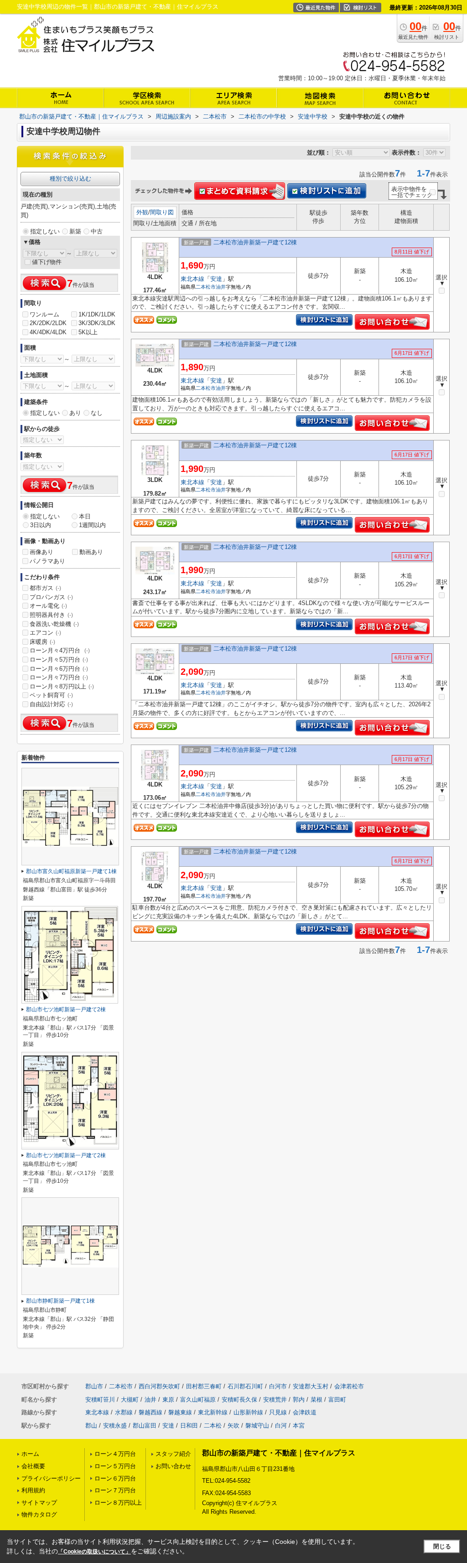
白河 (281, 1425)
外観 (142, 212)
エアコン (45, 632)
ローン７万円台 (115, 1490)
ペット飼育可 (51, 695)
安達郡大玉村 (310, 1386)
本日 (85, 516)
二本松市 (206, 287)
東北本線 (192, 278)
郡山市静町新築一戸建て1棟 (60, 1301)
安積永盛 (115, 1425)
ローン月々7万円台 (59, 677)
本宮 (299, 1425)
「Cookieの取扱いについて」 (94, 1551)
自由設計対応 (51, 704)
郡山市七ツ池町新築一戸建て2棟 (66, 1009)
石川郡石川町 (245, 1386)
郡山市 (94, 1386)
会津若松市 (349, 1386)
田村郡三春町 (204, 1386)
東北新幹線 (213, 1412)
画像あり (41, 552)
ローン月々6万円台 (59, 668)
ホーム (30, 1453)
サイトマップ (39, 1502)
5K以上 (88, 332)
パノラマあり (47, 561)
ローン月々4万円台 (60, 650)
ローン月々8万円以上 (62, 686)
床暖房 (42, 641)
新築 (75, 231)
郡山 (91, 1425)
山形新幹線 (248, 1412)
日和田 (189, 1425)
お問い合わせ (173, 1466)
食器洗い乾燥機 (54, 624)
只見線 (278, 1412)
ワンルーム (44, 314)
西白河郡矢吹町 (159, 1386)
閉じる (442, 1546)
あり (75, 412)
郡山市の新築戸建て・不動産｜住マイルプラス (278, 1453)
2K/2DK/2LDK (48, 323)
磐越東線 (180, 1412)
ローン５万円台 (115, 1466)
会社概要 (33, 1466)
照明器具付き (51, 614)
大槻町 (130, 1399)
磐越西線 (150, 1412)
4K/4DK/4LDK (48, 332)
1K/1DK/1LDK (96, 314)
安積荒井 (275, 1399)
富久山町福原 (198, 1399)
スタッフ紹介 (173, 1453)
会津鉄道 (305, 1412)
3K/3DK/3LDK (96, 323)
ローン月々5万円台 (59, 659)
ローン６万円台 (115, 1478)
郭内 (299, 1399)
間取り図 (162, 212)
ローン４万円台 (115, 1453)
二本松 (213, 1425)
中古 (97, 231)
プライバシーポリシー (51, 1478)
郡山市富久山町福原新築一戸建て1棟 (71, 871)
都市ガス (45, 588)
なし (97, 412)
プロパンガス (51, 597)
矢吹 (233, 1425)
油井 (221, 287)
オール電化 (48, 605)
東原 (168, 1399)
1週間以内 (92, 525)
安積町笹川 (100, 1399)
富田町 (337, 1399)
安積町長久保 (239, 1399)
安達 (216, 278)
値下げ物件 (47, 262)
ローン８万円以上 (118, 1502)
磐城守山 (257, 1425)
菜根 (316, 1399)
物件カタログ (39, 1514)
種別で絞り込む (70, 178)
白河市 (278, 1386)
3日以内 (40, 525)
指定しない (45, 231)
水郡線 (124, 1412)
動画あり (91, 552)
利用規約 (33, 1490)
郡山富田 (144, 1425)
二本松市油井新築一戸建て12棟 (255, 242)
